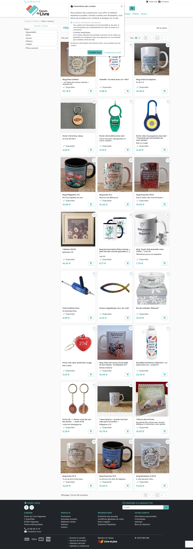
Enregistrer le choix (113, 52)
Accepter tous (95, 52)
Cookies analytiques (81, 32)
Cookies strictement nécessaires (87, 22)
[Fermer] (121, 6)
